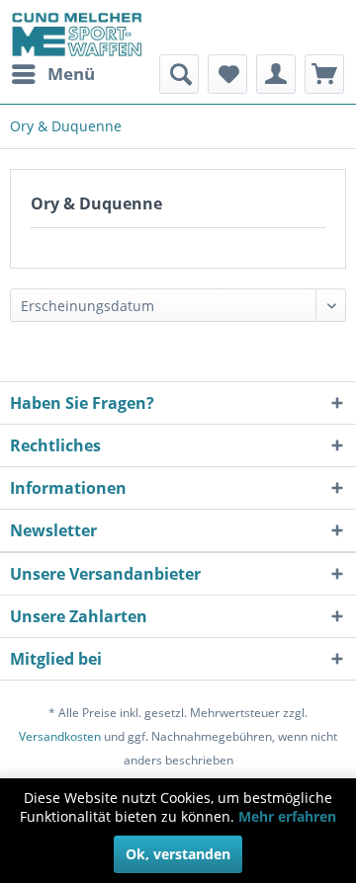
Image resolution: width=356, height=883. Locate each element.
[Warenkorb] (324, 74)
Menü (71, 73)
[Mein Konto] (276, 74)
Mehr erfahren (287, 816)
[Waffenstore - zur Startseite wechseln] (77, 34)
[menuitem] (52, 74)
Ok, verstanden (178, 853)
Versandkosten (60, 736)
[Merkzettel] (227, 74)
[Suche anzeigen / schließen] (179, 74)
